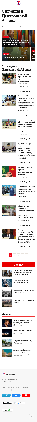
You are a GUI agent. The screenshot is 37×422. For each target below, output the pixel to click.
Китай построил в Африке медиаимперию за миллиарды (25, 170)
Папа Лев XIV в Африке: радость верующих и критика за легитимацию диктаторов (26, 79)
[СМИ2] (7, 411)
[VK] (16, 396)
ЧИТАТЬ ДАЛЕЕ (25, 91)
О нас (3, 387)
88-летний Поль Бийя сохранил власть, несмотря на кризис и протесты (26, 190)
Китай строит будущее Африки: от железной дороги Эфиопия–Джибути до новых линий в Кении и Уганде (26, 125)
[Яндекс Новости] (7, 404)
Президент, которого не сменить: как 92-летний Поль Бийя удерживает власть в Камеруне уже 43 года (26, 234)
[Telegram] (6, 396)
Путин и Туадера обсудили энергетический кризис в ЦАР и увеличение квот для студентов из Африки (26, 149)
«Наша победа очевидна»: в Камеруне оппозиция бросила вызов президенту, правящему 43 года (26, 211)
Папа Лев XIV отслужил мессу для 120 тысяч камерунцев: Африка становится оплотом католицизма (26, 101)
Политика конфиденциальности (12, 390)
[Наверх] (31, 416)
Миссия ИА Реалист (14, 387)
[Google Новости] (19, 404)
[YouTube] (26, 396)
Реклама (25, 387)
